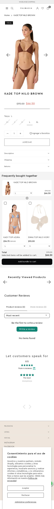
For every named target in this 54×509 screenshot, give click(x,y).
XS (7, 122)
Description (9, 153)
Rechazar (26, 495)
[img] (27, 365)
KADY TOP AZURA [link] (11, 237)
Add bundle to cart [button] (27, 262)
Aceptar (25, 488)
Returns (7, 166)
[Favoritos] (42, 8)
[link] (8, 188)
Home (7, 15)
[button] (47, 8)
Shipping (8, 160)
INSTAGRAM (9, 443)
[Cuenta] (37, 8)
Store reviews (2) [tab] (38, 307)
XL (37, 122)
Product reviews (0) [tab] (15, 307)
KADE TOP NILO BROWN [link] (25, 182)
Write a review (27, 329)
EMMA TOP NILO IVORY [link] (39, 237)
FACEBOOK (9, 446)
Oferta (9, 23)
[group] (27, 55)
